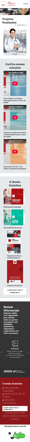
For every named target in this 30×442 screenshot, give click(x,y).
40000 (8, 371)
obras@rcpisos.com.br (15, 426)
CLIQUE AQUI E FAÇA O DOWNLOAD (15, 291)
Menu (26, 3)
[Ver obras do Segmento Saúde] (15, 40)
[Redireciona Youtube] (12, 438)
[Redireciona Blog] (10, 433)
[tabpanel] (15, 11)
